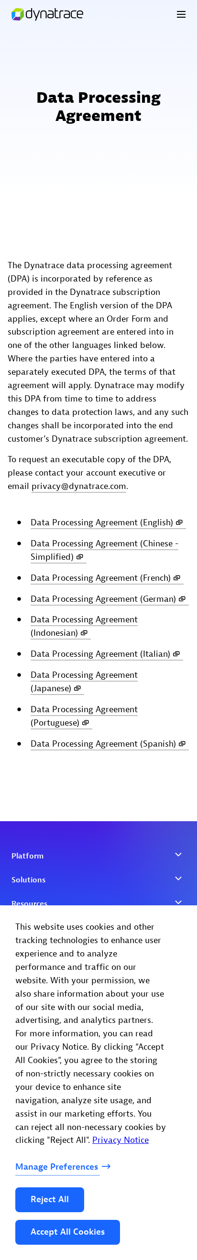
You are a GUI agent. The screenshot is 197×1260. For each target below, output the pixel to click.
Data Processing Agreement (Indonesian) (84, 626)
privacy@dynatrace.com (79, 486)
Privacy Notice (120, 1140)
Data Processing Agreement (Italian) (100, 654)
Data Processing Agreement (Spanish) (103, 744)
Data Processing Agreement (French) (101, 578)
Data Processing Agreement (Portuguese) (84, 716)
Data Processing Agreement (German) (103, 598)
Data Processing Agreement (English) (102, 522)
